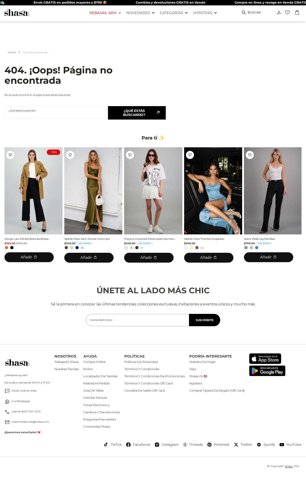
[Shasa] (43, 12)
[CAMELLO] (6, 248)
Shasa (289, 466)
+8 (82, 247)
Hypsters (202, 13)
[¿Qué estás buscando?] (244, 12)
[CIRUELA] (197, 248)
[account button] (279, 12)
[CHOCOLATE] (137, 248)
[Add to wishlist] (10, 155)
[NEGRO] (12, 248)
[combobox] (55, 112)
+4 (202, 247)
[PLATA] (126, 248)
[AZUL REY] (77, 248)
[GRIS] (246, 248)
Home (12, 52)
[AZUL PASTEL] (186, 248)
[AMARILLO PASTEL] (192, 248)
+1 (141, 247)
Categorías (171, 13)
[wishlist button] (287, 12)
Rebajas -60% (102, 13)
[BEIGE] (72, 248)
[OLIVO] (66, 248)
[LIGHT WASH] (251, 248)
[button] (297, 13)
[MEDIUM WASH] (257, 248)
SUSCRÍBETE (204, 320)
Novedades (138, 13)
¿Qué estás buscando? (134, 113)
